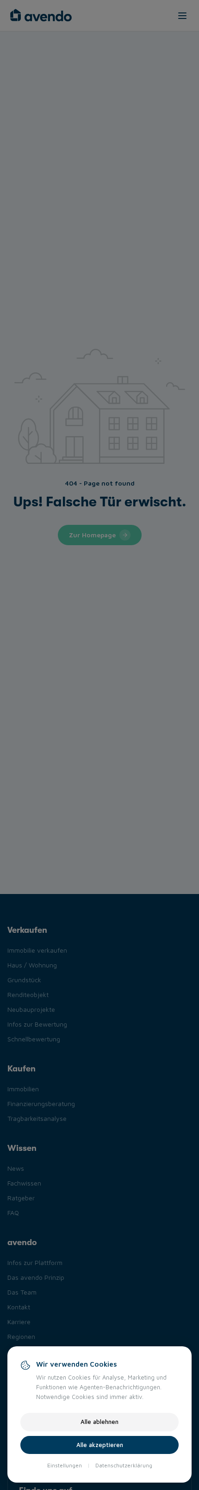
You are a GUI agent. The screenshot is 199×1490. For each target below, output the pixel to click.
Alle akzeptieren (99, 1444)
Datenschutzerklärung (123, 1465)
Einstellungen (64, 1465)
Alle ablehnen (99, 1421)
